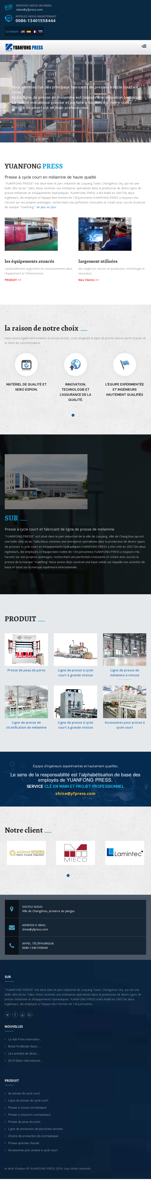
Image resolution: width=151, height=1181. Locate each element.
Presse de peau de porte (26, 670)
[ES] (29, 31)
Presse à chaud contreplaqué (27, 1107)
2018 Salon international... (25, 1060)
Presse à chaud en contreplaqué (29, 1114)
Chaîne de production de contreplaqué (33, 1136)
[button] (5, 98)
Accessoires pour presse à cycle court (33, 1150)
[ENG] (23, 31)
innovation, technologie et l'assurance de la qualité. (26, 392)
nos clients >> (88, 280)
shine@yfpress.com (75, 793)
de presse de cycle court (24, 1093)
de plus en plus (46, 207)
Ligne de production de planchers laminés (35, 1129)
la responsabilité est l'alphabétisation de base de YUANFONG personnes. (124, 392)
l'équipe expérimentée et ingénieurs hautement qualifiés (75, 390)
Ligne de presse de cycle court (28, 1100)
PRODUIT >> (13, 280)
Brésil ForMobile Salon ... (24, 1046)
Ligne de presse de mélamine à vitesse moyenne (124, 675)
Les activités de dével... (23, 1053)
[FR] (35, 31)
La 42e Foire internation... (25, 1039)
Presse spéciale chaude (23, 1143)
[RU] (40, 31)
